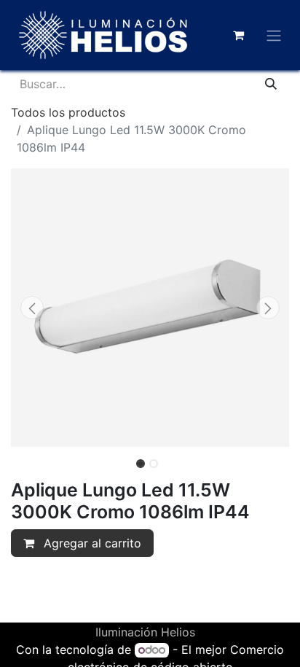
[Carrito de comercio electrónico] (238, 35)
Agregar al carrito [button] (90, 543)
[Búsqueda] (271, 84)
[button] (31, 307)
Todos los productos (68, 112)
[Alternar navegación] (273, 35)
